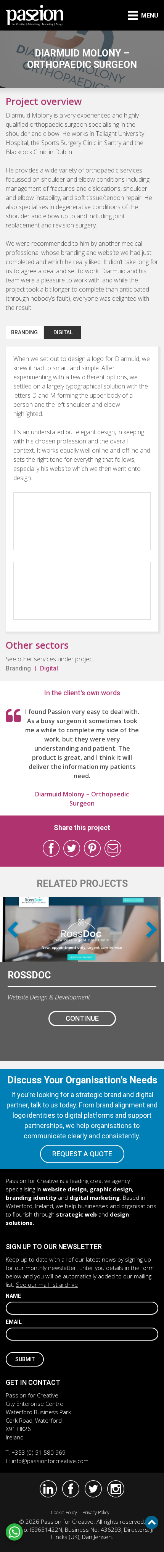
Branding (24, 332)
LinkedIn (48, 1488)
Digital (62, 332)
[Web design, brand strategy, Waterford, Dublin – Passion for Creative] (34, 15)
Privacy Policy (95, 1512)
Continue (82, 1018)
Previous (12, 929)
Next (151, 929)
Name (13, 1296)
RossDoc (29, 975)
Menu (149, 15)
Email (14, 1322)
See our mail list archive (47, 1284)
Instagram (115, 1488)
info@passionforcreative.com (50, 1461)
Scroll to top (151, 1522)
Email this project (113, 848)
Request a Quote (82, 1154)
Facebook (51, 848)
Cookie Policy (64, 1512)
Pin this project (92, 848)
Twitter (71, 848)
